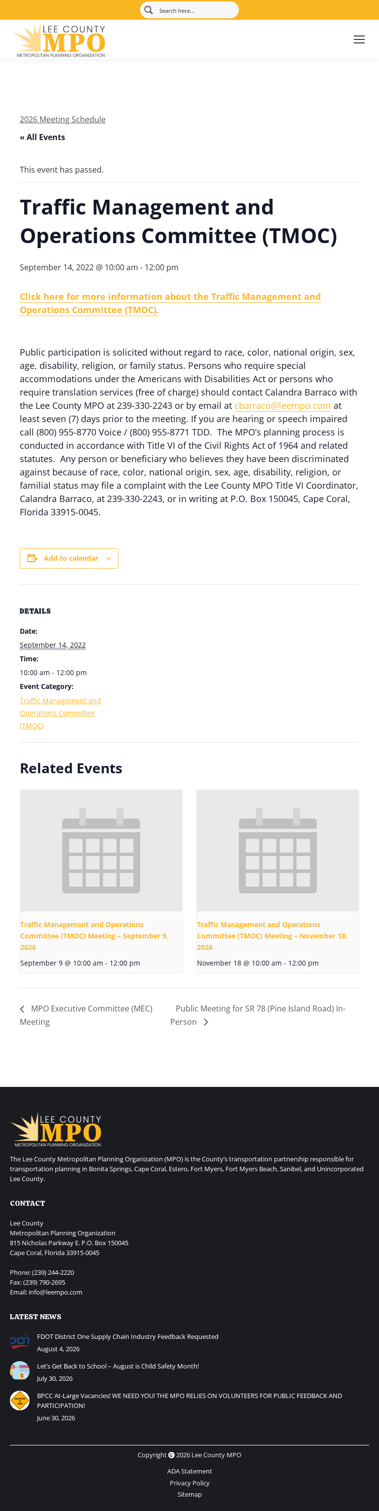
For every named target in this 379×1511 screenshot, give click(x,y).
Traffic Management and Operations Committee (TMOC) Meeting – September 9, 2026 (94, 935)
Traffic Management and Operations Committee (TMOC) (60, 713)
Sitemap (190, 1494)
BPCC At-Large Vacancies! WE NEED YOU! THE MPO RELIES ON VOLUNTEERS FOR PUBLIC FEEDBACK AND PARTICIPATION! (189, 1400)
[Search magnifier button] (148, 9)
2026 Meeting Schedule (63, 119)
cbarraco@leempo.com (282, 405)
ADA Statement (189, 1471)
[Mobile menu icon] (359, 39)
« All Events (42, 137)
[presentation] (101, 850)
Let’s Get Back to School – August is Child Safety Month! (118, 1366)
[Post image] (20, 1341)
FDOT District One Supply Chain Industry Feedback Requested (128, 1336)
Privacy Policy (190, 1482)
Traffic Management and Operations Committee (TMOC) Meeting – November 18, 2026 (272, 935)
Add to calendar (71, 558)
